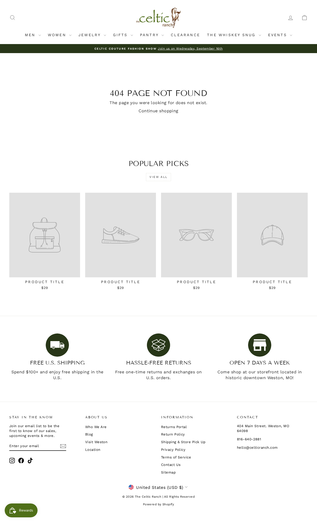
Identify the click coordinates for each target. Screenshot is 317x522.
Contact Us (171, 465)
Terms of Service (176, 457)
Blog (89, 434)
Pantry (150, 35)
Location (92, 450)
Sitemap (168, 472)
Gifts (121, 35)
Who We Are (96, 427)
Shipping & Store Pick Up (183, 442)
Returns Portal (174, 427)
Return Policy (173, 434)
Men (31, 35)
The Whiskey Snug (232, 35)
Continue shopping (158, 110)
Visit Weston (96, 442)
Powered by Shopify (158, 504)
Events (278, 35)
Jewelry (90, 35)
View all (158, 177)
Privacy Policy (173, 450)
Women (58, 35)
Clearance (185, 35)
